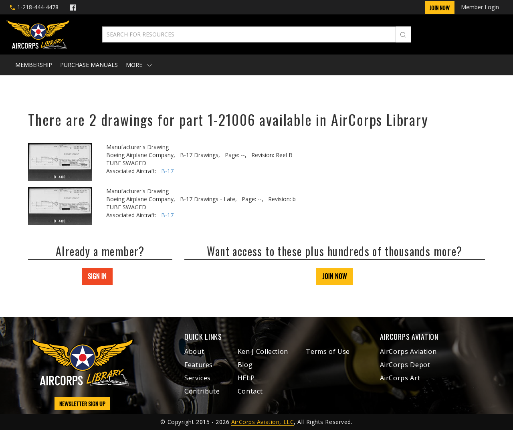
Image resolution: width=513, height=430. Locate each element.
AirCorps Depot (405, 364)
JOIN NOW (334, 276)
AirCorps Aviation (408, 351)
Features (198, 364)
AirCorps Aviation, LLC (262, 422)
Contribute (202, 391)
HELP (246, 377)
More (135, 65)
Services (197, 377)
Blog (245, 364)
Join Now (440, 7)
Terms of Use (328, 351)
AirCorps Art (400, 377)
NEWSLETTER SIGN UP (82, 403)
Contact (250, 391)
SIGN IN (97, 276)
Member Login (480, 7)
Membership (33, 65)
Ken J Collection (263, 351)
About (194, 351)
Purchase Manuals (89, 65)
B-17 (167, 171)
